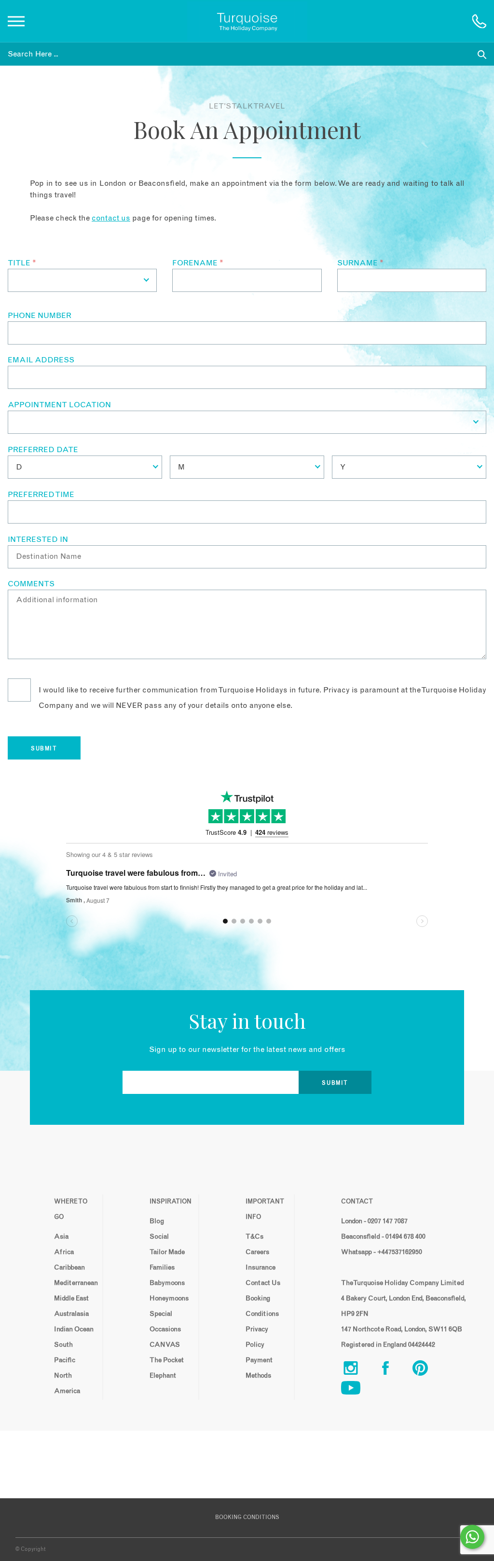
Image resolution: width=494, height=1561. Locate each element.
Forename (197, 263)
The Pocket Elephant (167, 1368)
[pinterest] (428, 1370)
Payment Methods (259, 1368)
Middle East (71, 1298)
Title (22, 263)
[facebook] (393, 1370)
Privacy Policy (257, 1337)
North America (67, 1383)
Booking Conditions (262, 1306)
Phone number (39, 315)
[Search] (482, 54)
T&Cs (254, 1236)
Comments (31, 584)
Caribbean (69, 1267)
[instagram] (358, 1370)
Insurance (260, 1267)
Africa (64, 1252)
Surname (360, 263)
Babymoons (167, 1283)
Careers (257, 1252)
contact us (111, 218)
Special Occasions (165, 1322)
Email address (41, 360)
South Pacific (64, 1352)
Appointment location (59, 405)
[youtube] (358, 1390)
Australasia (71, 1314)
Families (162, 1267)
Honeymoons (169, 1298)
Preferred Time (41, 494)
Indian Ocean (74, 1329)
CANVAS (165, 1344)
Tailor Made (167, 1252)
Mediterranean (74, 1283)
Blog (157, 1221)
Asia (61, 1236)
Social (159, 1236)
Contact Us (263, 1283)
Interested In (38, 539)
